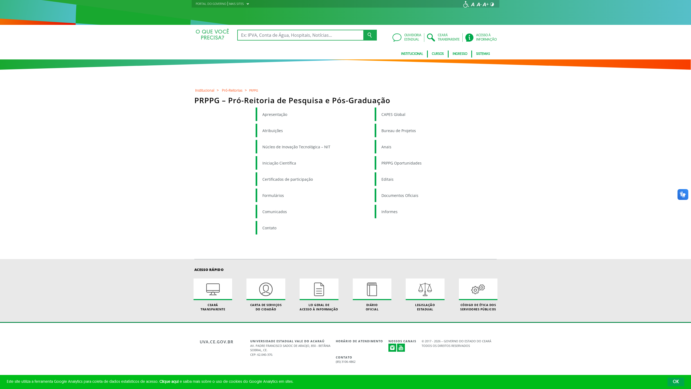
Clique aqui (169, 382)
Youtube (401, 348)
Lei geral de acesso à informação (319, 307)
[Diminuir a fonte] (479, 4)
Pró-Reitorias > (235, 90)
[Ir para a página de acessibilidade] (466, 4)
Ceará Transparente (213, 307)
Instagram (392, 348)
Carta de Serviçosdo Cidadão (266, 307)
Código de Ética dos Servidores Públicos (478, 307)
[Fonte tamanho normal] (472, 4)
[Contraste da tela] (492, 4)
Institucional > (207, 90)
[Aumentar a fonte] (485, 4)
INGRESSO (460, 54)
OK (676, 382)
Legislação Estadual (425, 307)
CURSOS (438, 54)
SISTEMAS (483, 54)
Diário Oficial (372, 307)
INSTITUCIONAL (412, 54)
